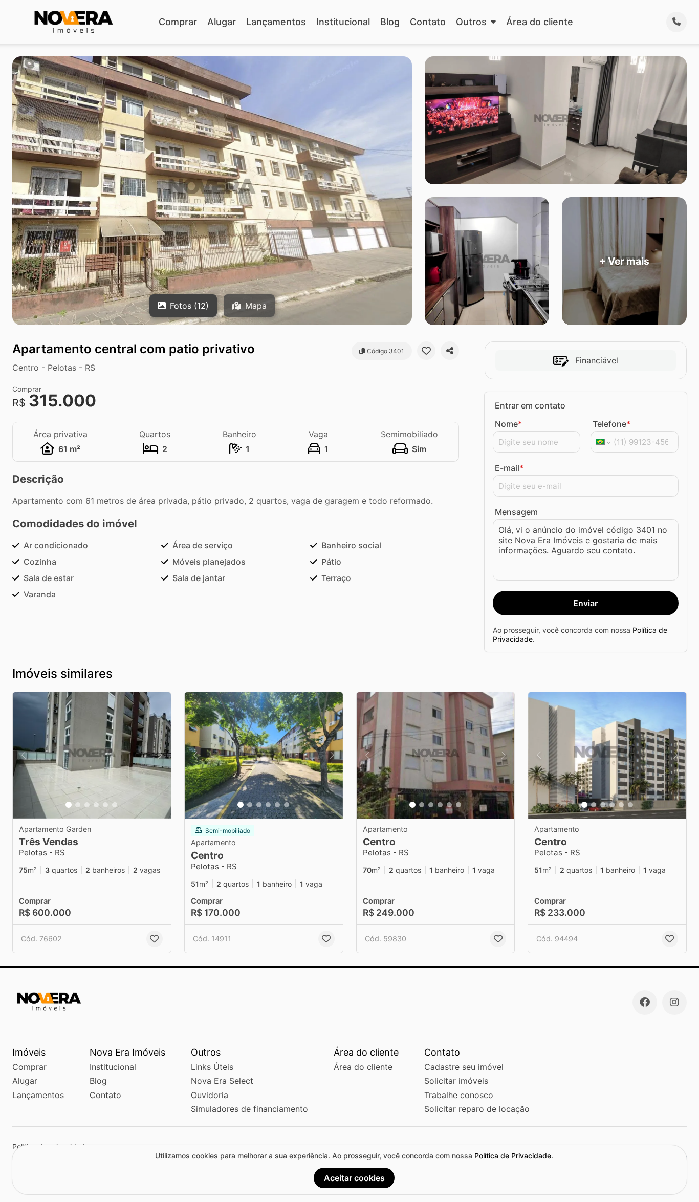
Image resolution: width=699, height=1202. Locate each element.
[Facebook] (644, 1002)
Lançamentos (276, 21)
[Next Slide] (160, 755)
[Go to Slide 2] (77, 804)
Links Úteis (212, 1067)
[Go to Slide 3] (87, 804)
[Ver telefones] (676, 22)
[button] (92, 755)
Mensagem (516, 512)
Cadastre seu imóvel (464, 1067)
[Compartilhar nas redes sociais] (450, 350)
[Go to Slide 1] (68, 805)
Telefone (611, 424)
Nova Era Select (222, 1081)
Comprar (178, 21)
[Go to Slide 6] (114, 804)
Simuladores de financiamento (249, 1109)
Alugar (221, 21)
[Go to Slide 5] (105, 804)
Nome (508, 424)
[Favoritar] (426, 350)
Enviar (585, 603)
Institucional (343, 21)
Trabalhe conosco (458, 1095)
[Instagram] (674, 1002)
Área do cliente (539, 21)
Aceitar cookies (354, 1178)
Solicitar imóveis (456, 1081)
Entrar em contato (530, 405)
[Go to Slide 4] (96, 804)
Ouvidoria (209, 1095)
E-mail (509, 468)
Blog (390, 21)
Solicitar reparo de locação (477, 1109)
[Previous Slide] (23, 755)
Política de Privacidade (512, 1155)
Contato (428, 21)
